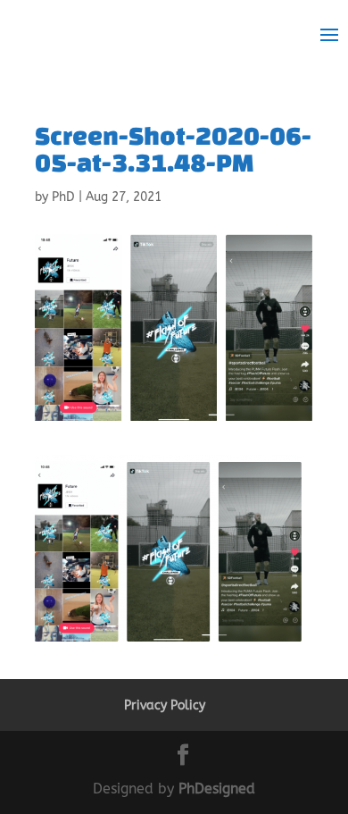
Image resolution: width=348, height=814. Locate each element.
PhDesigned (216, 788)
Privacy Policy (164, 705)
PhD (63, 197)
